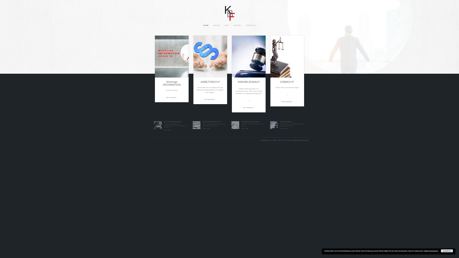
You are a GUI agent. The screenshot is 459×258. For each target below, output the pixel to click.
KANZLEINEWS (286, 122)
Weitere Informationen (431, 251)
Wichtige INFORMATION (172, 83)
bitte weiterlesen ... (172, 97)
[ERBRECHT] (287, 57)
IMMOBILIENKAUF (249, 82)
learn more (167, 130)
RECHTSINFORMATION (212, 122)
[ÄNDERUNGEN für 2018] (235, 125)
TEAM (227, 25)
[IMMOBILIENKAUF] (249, 57)
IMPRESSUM (251, 25)
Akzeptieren (447, 251)
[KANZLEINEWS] (274, 125)
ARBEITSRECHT (210, 82)
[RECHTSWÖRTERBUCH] (158, 125)
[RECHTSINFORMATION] (196, 125)
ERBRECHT (287, 82)
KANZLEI (216, 25)
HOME (205, 25)
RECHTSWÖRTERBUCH (173, 122)
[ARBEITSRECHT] (210, 57)
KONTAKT (237, 25)
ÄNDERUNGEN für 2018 (250, 122)
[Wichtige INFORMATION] (172, 57)
